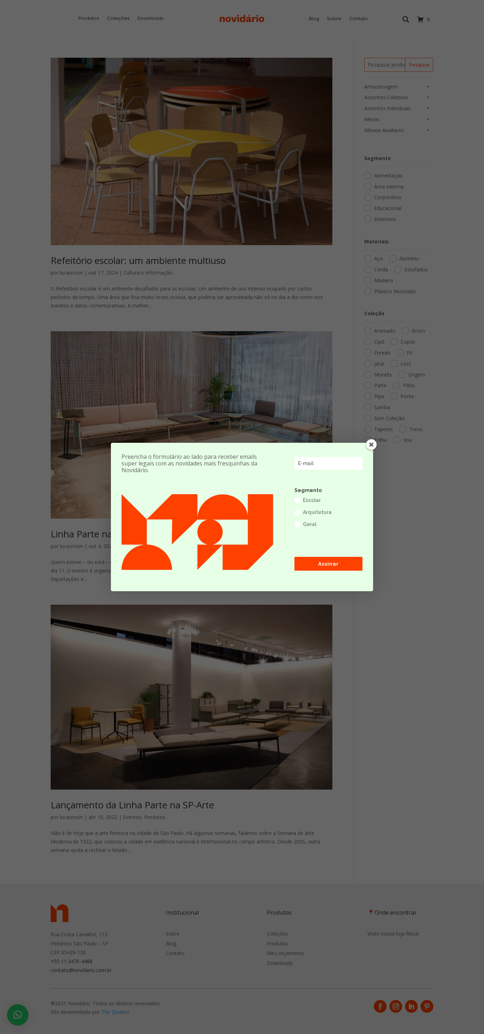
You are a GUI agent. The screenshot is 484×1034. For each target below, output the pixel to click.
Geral (309, 524)
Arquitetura (317, 512)
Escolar (312, 500)
